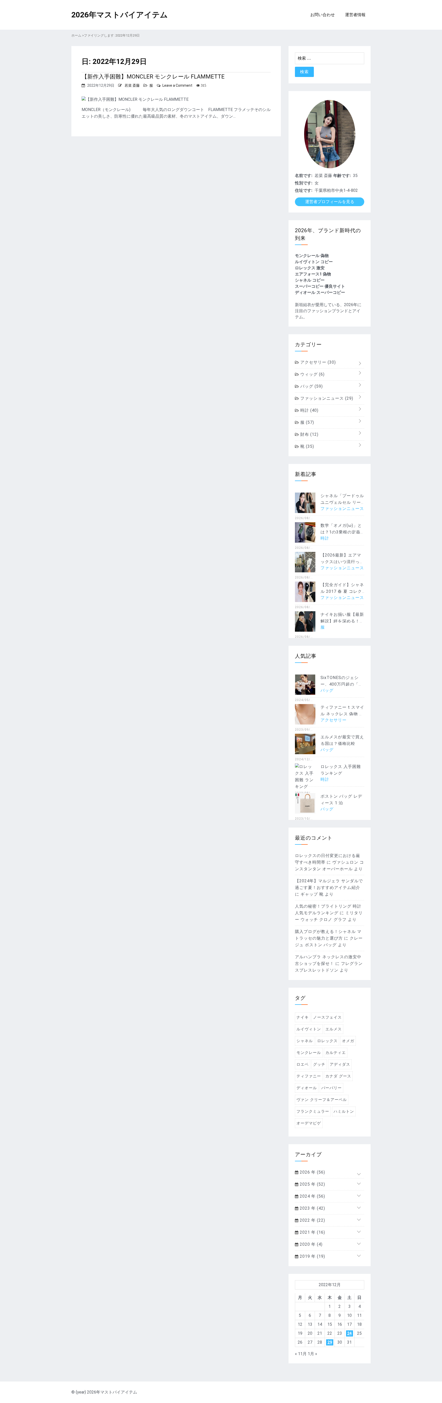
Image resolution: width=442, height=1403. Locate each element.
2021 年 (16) (312, 1232)
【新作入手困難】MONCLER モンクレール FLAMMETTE (153, 76)
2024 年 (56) (312, 1196)
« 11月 (301, 1353)
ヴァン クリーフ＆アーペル (321, 1099)
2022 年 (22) (312, 1220)
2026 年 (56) (312, 1172)
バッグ (311, 386)
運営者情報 (355, 14)
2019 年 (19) (312, 1256)
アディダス (340, 1064)
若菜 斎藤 (132, 85)
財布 (308, 434)
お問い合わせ (322, 14)
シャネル (304, 1041)
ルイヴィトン (308, 1029)
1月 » (312, 1353)
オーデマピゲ (308, 1123)
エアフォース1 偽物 (313, 274)
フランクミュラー (312, 1111)
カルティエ (335, 1052)
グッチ (319, 1064)
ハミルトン (344, 1111)
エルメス (333, 1029)
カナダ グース (338, 1076)
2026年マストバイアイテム (119, 14)
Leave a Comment (177, 85)
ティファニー (308, 1076)
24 (349, 1333)
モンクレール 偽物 (312, 255)
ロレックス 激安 (310, 267)
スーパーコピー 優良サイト (320, 286)
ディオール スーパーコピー (320, 292)
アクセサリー (317, 362)
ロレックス (327, 1041)
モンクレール (308, 1052)
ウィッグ (312, 374)
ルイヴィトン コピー (314, 261)
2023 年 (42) (312, 1208)
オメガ (348, 1041)
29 (329, 1342)
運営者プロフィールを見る (329, 201)
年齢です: (342, 175)
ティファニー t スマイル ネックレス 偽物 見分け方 (342, 714)
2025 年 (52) (312, 1184)
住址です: (303, 190)
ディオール (306, 1088)
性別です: (303, 183)
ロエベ (302, 1064)
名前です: (303, 175)
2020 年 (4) (311, 1244)
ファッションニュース (326, 398)
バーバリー (331, 1088)
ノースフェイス (327, 1017)
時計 (308, 410)
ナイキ (302, 1017)
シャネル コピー (310, 280)
